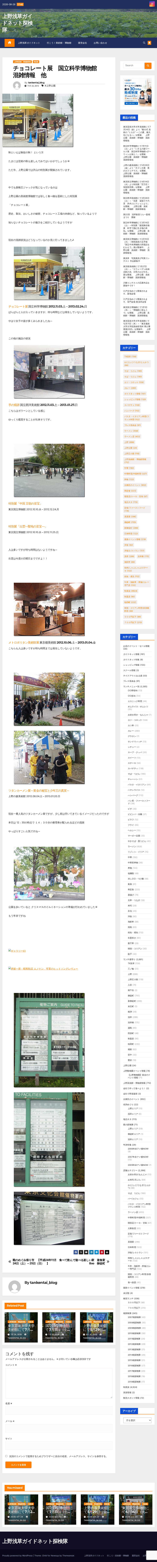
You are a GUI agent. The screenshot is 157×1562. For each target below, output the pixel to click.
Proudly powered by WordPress (17, 1555)
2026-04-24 (131, 1517)
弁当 (130, 911)
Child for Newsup (50, 1555)
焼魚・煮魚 (132, 576)
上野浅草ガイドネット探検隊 (17, 23)
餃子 (130, 954)
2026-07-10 (55, 1517)
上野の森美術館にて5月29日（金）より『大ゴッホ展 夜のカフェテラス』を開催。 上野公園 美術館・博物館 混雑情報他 (136, 170)
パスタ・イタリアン (137, 784)
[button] (144, 42)
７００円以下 (133, 622)
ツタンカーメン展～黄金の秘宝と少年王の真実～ (38, 790)
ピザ (130, 809)
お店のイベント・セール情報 (136, 646)
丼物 (129, 479)
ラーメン (131, 431)
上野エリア (133, 1108)
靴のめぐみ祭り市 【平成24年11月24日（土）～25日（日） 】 (35, 1261)
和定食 (130, 490)
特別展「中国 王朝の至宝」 (25, 503)
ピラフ (131, 819)
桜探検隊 (127, 1313)
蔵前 (130, 1049)
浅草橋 (143, 556)
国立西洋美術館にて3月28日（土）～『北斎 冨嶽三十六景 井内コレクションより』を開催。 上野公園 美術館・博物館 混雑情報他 (136, 203)
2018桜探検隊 (134, 1376)
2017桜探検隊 (134, 1371)
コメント (11, 1364)
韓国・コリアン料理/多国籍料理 (136, 609)
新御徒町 (131, 528)
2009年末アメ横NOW (138, 1165)
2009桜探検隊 (134, 1328)
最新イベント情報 (135, 539)
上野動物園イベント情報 (134, 1071)
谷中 (130, 1054)
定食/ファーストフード (134, 509)
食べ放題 (132, 1282)
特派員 (36, 62)
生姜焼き (132, 938)
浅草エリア (133, 1114)
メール (9, 1421)
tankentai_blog (36, 82)
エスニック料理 (135, 701)
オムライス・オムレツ (138, 706)
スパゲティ (132, 405)
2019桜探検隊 (134, 1381)
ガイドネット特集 (131, 659)
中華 (129, 468)
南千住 (131, 990)
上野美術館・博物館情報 (22, 62)
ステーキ (132, 763)
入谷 (130, 985)
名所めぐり (128, 1104)
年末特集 (127, 1144)
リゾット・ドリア (136, 852)
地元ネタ (131, 502)
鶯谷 (130, 1060)
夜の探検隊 (128, 1124)
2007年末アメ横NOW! (138, 1157)
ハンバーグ (132, 410)
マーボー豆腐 (134, 835)
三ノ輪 (131, 968)
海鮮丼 (129, 562)
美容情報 (127, 1392)
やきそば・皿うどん (137, 841)
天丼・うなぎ (134, 900)
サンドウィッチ (135, 741)
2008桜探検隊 (134, 1322)
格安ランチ (128, 1298)
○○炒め (132, 696)
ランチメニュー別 (131, 686)
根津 (130, 1011)
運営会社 (82, 42)
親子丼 (131, 943)
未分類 (126, 1293)
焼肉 (130, 927)
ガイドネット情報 (135, 393)
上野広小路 (132, 453)
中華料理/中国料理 (135, 473)
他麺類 (131, 873)
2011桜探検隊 (134, 1338)
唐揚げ (131, 895)
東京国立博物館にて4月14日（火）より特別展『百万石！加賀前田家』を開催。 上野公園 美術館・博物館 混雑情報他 (136, 187)
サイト (8, 1438)
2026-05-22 (93, 1517)
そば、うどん (133, 371)
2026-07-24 (17, 1517)
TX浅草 (130, 356)
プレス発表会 (132, 425)
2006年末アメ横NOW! (138, 1148)
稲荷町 (130, 602)
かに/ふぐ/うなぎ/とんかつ (136, 363)
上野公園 (130, 448)
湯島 (130, 1028)
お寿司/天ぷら (134, 1179)
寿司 (130, 905)
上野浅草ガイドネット (29, 42)
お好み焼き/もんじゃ (137, 1174)
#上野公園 (50, 85)
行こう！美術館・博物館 (59, 42)
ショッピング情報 (135, 399)
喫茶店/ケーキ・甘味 (135, 496)
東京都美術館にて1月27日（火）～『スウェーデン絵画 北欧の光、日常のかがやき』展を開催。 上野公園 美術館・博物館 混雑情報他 (137, 272)
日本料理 (131, 533)
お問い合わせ (100, 42)
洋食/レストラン (134, 550)
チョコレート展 (18, 306)
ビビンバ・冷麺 (135, 814)
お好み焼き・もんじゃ (138, 714)
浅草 (129, 556)
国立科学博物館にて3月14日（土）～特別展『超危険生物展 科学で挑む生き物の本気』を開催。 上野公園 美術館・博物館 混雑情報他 (136, 228)
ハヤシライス (134, 790)
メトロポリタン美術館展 (23, 642)
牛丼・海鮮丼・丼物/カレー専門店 (136, 583)
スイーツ (132, 757)
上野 (129, 442)
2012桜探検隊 (134, 1344)
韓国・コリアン (135, 948)
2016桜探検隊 (134, 1365)
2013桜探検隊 (134, 1349)
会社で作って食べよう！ (134, 1088)
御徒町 (130, 522)
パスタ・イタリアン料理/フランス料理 (136, 418)
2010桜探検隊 (134, 1333)
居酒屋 (130, 516)
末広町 (131, 1006)
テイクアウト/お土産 (132, 675)
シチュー (132, 747)
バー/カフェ (133, 1198)
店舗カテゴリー (130, 1170)
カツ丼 (131, 725)
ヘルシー (132, 830)
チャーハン (133, 779)
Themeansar (68, 1555)
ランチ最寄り (129, 959)
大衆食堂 (132, 1228)
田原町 (131, 1033)
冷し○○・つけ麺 (136, 878)
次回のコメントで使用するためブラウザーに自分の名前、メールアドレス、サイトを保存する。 (58, 1456)
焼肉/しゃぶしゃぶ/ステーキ (136, 569)
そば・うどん (133, 376)
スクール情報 (129, 670)
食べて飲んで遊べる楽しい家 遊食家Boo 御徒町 (82, 1261)
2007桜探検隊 (134, 1317)
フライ (131, 825)
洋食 (128, 545)
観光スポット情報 (131, 1398)
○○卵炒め (133, 690)
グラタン (132, 736)
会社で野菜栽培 (130, 1093)
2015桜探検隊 (134, 1360)
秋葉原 (129, 596)
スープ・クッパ (135, 752)
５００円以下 (132, 616)
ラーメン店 (132, 436)
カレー (130, 388)
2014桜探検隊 (134, 1355)
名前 (8, 1403)
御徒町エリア (134, 1134)
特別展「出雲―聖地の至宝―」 (27, 526)
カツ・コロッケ (134, 382)
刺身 (130, 884)
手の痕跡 (13, 405)
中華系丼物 (133, 862)
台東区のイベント (135, 485)
